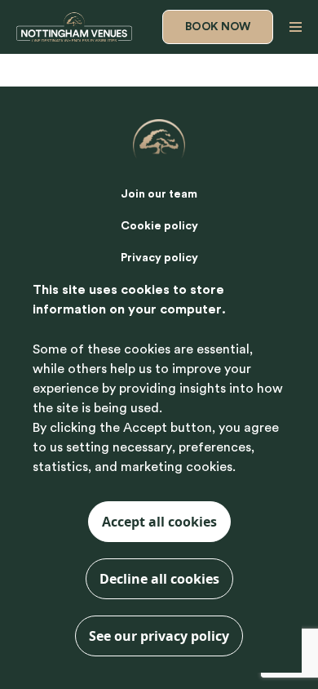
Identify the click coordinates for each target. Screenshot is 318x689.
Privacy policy (159, 258)
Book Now (217, 27)
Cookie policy (159, 226)
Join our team (159, 194)
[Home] (74, 27)
